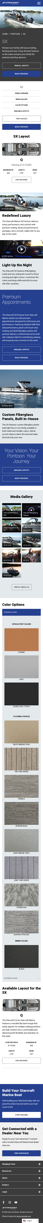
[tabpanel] (21, 795)
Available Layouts (21, 111)
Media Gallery (21, 99)
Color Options (21, 105)
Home (5, 34)
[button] (11, 510)
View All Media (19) (21, 587)
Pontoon (15, 34)
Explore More (21, 180)
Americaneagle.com (24, 1216)
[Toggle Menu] (39, 3)
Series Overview (21, 93)
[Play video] (21, 202)
